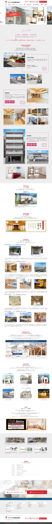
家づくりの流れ (18, 504)
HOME (6, 4)
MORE (29, 67)
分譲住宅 (9, 4)
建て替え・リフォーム (15, 4)
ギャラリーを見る (8, 399)
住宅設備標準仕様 (30, 504)
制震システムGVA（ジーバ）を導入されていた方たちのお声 (20, 416)
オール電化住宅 (29, 506)
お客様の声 (41, 4)
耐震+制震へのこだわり (41, 505)
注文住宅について (19, 505)
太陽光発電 (29, 505)
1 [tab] (23, 25)
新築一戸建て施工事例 (35, 4)
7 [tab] (28, 25)
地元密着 (18, 506)
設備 (24, 4)
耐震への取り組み (29, 4)
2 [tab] (24, 25)
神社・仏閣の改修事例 (8, 511)
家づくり (21, 4)
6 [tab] (27, 25)
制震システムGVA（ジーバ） (42, 506)
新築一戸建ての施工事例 (8, 505)
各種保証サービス (19, 508)
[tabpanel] (26, 15)
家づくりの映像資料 (19, 507)
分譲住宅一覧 (7, 504)
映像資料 (46, 4)
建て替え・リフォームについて (9, 510)
